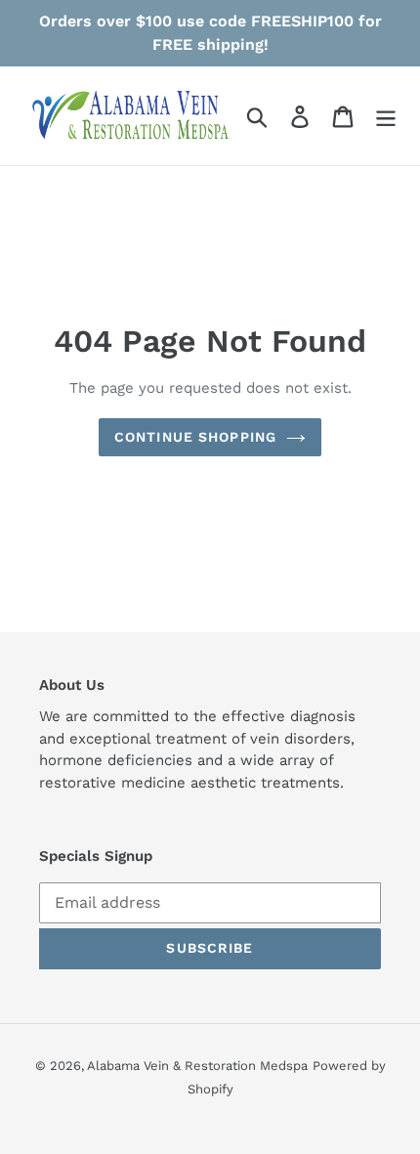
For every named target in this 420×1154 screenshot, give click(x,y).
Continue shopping (195, 437)
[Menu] (385, 116)
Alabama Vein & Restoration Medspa (197, 1065)
